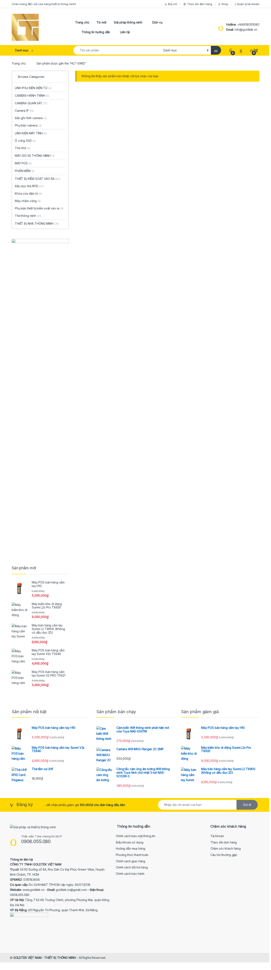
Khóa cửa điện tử (28, 193)
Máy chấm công (28, 201)
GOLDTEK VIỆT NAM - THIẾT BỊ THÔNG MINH (44, 957)
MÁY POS (23, 163)
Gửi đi (247, 804)
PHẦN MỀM (24, 171)
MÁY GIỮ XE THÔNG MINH (35, 155)
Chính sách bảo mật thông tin (135, 836)
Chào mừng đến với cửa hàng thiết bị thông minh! (44, 4)
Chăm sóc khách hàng (225, 848)
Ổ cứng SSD (25, 140)
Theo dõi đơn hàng (199, 4)
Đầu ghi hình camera (31, 118)
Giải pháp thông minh (128, 22)
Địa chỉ (172, 4)
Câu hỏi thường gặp (223, 855)
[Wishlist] (241, 50)
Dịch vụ (157, 22)
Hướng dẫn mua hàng (130, 848)
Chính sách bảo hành (130, 873)
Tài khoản (217, 836)
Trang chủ (82, 22)
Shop (224, 4)
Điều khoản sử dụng (129, 842)
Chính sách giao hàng (130, 861)
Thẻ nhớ (22, 148)
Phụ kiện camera (28, 125)
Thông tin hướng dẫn (96, 32)
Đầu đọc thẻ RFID (29, 186)
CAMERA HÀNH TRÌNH (32, 95)
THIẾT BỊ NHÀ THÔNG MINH (37, 223)
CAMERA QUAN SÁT (31, 103)
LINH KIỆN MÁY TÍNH (31, 133)
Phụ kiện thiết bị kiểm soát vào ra (39, 208)
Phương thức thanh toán (132, 855)
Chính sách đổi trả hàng (132, 867)
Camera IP (24, 110)
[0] (230, 50)
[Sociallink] (12, 936)
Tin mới (101, 22)
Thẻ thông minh (28, 215)
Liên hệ (125, 32)
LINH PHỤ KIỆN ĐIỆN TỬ (33, 88)
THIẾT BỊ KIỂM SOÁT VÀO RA (37, 178)
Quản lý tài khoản (248, 4)
